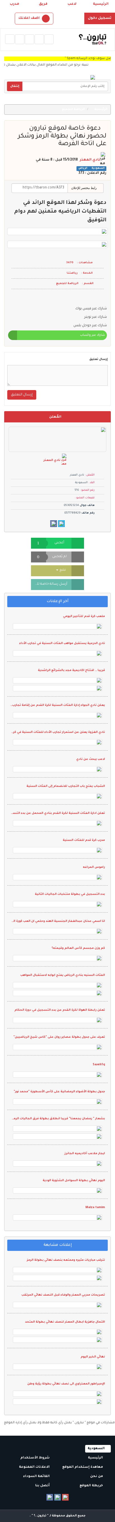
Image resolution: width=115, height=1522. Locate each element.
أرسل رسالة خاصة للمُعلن (49, 584)
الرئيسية (101, 4)
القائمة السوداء (37, 1476)
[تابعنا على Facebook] (49, 1497)
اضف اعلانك (29, 18)
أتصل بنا (43, 1486)
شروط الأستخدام (35, 1458)
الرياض (82, 168)
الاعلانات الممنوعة (35, 1467)
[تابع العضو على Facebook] (53, 523)
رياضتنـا (72, 273)
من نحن (97, 1476)
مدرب (14, 4)
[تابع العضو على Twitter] (61, 523)
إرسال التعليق (22, 395)
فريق (43, 4)
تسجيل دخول (99, 18)
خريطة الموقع (92, 1486)
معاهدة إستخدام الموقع (83, 1467)
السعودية (98, 168)
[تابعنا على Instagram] (57, 1497)
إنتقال (14, 86)
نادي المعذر (90, 160)
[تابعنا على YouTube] (65, 1497)
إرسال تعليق (98, 359)
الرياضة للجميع (74, 109)
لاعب (72, 4)
